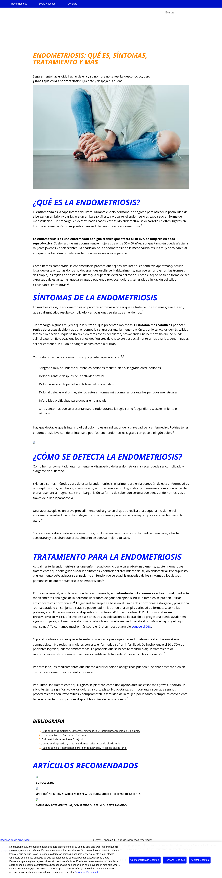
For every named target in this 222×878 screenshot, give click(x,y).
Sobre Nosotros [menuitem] (47, 3)
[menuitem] (15, 12)
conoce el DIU (141, 626)
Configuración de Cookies (144, 860)
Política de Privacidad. (86, 872)
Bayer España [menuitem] (19, 3)
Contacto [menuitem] (72, 3)
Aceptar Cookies (200, 860)
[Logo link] (204, 26)
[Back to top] (209, 871)
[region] (111, 860)
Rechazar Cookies (175, 860)
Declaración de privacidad (15, 840)
